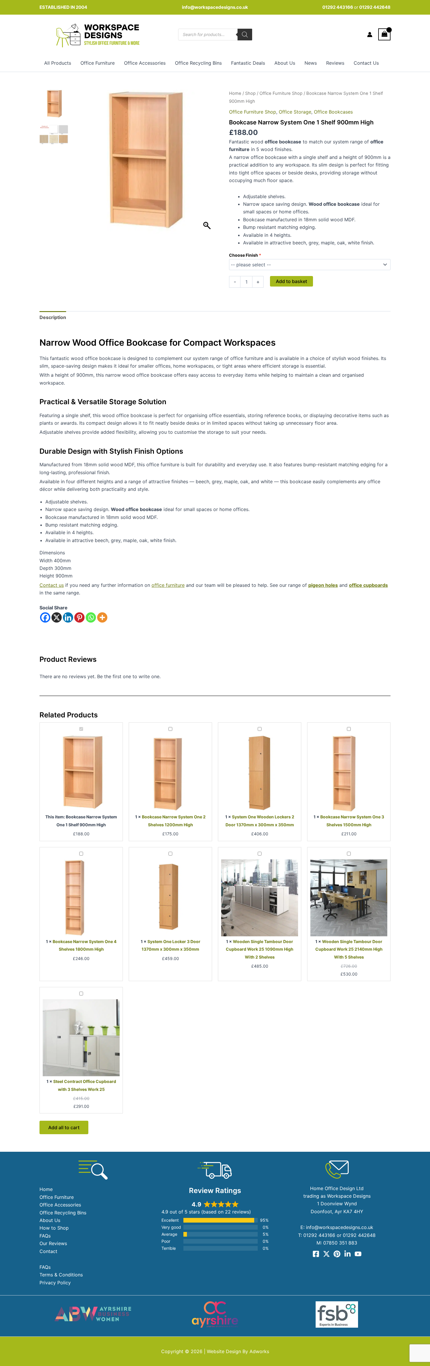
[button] (207, 164)
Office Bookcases (333, 112)
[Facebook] (45, 617)
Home (235, 93)
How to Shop (54, 1228)
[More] (102, 617)
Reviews (335, 63)
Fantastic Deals (248, 63)
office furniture (168, 585)
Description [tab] (52, 317)
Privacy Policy (55, 1283)
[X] (56, 617)
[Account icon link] (369, 34)
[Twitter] (326, 1253)
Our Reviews (53, 1243)
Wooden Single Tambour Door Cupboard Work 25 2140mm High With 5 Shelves (349, 949)
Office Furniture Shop (280, 93)
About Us (284, 63)
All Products (57, 63)
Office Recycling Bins (198, 63)
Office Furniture (97, 63)
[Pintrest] (336, 1253)
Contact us (51, 585)
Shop (250, 93)
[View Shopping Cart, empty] (384, 34)
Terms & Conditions (61, 1275)
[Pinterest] (79, 617)
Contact (48, 1251)
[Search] (245, 34)
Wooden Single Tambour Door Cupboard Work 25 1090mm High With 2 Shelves (259, 949)
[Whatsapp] (91, 617)
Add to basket (291, 281)
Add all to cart (64, 1127)
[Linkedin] (68, 617)
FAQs (45, 1236)
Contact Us (366, 63)
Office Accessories (145, 63)
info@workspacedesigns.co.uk (215, 7)
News (311, 63)
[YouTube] (358, 1253)
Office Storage (295, 112)
